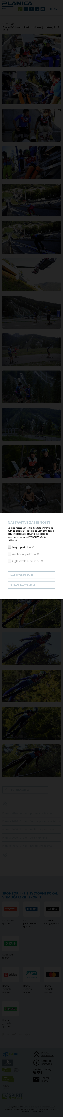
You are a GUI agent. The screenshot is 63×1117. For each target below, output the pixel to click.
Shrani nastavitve (22, 585)
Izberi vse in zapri (21, 574)
